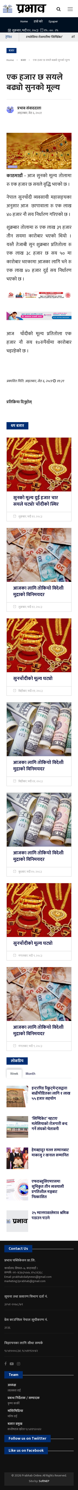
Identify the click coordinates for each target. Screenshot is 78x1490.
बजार (23, 60)
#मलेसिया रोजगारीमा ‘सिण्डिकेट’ (44, 36)
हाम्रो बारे (38, 21)
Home (24, 21)
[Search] (60, 8)
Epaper (53, 21)
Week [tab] (14, 1074)
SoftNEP (44, 1481)
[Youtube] (13, 1364)
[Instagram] (20, 1364)
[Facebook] (7, 1364)
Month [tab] (30, 1074)
